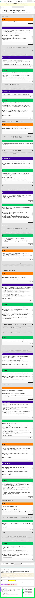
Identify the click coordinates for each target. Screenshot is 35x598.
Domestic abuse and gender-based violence (13, 121)
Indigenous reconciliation (8, 270)
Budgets (4, 50)
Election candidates (5, 591)
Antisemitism (5, 16)
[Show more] (32, 30)
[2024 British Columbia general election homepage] (1, 1)
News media (4, 596)
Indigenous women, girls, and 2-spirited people (14, 324)
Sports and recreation (7, 500)
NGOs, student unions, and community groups (10, 594)
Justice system (5, 347)
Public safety (5, 441)
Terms (5, 577)
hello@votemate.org (6, 575)
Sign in (33, 1)
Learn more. (12, 572)
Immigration (5, 247)
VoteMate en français (10, 577)
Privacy (2, 577)
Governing (4, 186)
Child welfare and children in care (10, 84)
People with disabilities (7, 385)
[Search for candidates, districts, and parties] (25, 1)
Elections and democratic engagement (11, 150)
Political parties (4, 593)
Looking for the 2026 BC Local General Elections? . (17, 4)
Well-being (4, 533)
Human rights (5, 225)
